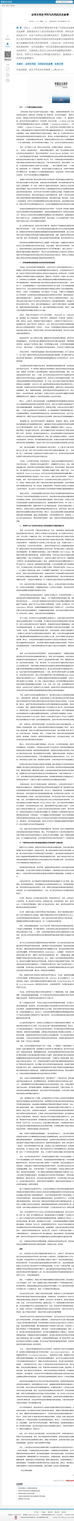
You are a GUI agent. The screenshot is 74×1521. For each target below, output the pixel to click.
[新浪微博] (8, 75)
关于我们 (36, 1512)
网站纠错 (57, 1512)
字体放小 (7, 46)
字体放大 (7, 39)
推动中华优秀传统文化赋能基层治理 (29, 1491)
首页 (3, 5)
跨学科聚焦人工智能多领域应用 (27, 1488)
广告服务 (43, 1512)
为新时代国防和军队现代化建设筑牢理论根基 (31, 1496)
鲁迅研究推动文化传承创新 (26, 1493)
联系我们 (63, 1512)
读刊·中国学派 (10, 5)
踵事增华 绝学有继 (23, 1499)
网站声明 (50, 1512)
